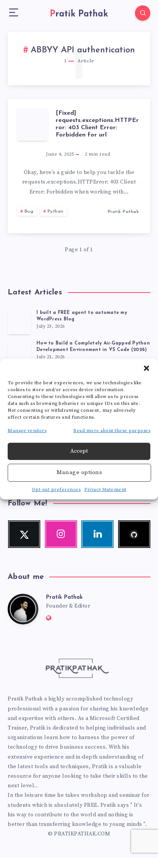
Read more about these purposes (111, 431)
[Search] (142, 13)
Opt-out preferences (56, 489)
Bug (29, 211)
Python (56, 211)
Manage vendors (27, 431)
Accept (79, 451)
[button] (146, 368)
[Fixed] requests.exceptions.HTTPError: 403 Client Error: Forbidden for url (97, 124)
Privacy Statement (105, 489)
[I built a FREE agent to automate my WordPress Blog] (19, 322)
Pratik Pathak (64, 597)
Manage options (79, 472)
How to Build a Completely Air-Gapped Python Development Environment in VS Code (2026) (93, 346)
